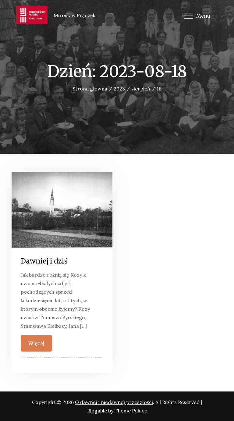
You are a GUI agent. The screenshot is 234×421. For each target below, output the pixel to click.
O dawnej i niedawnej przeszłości (114, 402)
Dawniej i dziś (44, 261)
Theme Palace (131, 411)
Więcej (36, 343)
